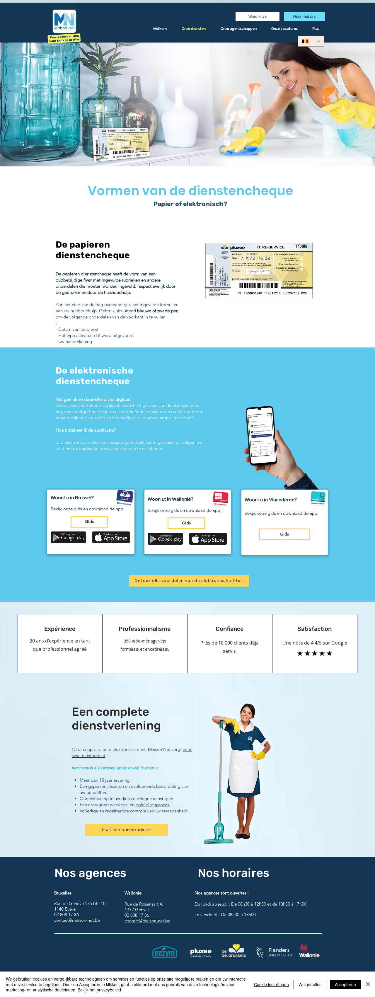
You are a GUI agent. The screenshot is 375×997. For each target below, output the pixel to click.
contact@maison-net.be (77, 920)
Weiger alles (310, 984)
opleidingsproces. (153, 804)
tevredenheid (175, 811)
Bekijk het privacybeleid (99, 990)
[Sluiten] (367, 984)
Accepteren (345, 984)
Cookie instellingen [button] (271, 984)
